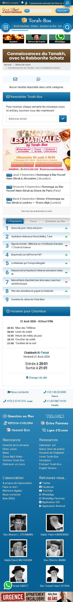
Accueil (8, 64)
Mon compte (11, 3)
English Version (48, 468)
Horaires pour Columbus (28, 311)
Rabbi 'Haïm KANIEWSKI (55, 534)
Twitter (46, 483)
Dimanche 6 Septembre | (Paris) (34, 188)
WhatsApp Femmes (53, 498)
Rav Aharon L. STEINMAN (18, 534)
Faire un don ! (10, 487)
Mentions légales (12, 490)
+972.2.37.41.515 (16, 401)
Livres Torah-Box (48, 456)
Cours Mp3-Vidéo (13, 456)
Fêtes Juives (10, 449)
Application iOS (50, 502)
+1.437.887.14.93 (56, 401)
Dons (60, 26)
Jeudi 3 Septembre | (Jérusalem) (36, 176)
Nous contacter (20, 392)
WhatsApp (47, 494)
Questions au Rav (55, 221)
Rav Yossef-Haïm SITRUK (55, 586)
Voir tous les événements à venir (36, 211)
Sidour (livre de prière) (51, 449)
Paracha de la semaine (16, 445)
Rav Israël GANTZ (18, 586)
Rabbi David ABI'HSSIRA (18, 560)
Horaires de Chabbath (51, 452)
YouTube (47, 490)
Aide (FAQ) (9, 498)
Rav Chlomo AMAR (55, 560)
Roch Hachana (21, 26)
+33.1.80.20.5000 (56, 392)
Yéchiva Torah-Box (13, 460)
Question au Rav (48, 26)
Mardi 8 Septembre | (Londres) (35, 200)
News (6, 452)
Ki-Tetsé (43, 352)
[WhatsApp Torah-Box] (67, 3)
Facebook (48, 487)
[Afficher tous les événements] (22, 3)
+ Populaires (15, 221)
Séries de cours (23, 64)
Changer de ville (37, 377)
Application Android (53, 506)
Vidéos (34, 26)
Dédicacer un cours (14, 464)
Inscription (45, 460)
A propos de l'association (17, 483)
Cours (33, 221)
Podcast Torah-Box (50, 464)
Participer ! (62, 10)
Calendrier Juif (47, 445)
